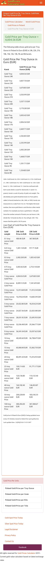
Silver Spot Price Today (14, 524)
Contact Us (9, 541)
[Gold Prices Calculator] (13, 2)
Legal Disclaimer (11, 529)
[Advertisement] (22, 451)
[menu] (41, 3)
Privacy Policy (10, 535)
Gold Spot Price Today (14, 518)
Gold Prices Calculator (26, 553)
